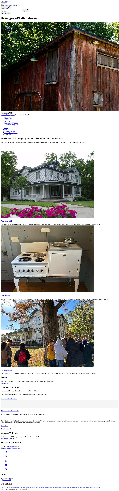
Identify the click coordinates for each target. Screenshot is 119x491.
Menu (3, 3)
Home (6, 128)
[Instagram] (6, 462)
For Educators (6, 370)
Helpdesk (68, 487)
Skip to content (5, 1)
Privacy (59, 487)
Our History (5, 295)
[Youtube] (6, 466)
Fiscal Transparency (42, 487)
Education (7, 121)
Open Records (52, 487)
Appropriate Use (32, 487)
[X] (6, 458)
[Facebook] (6, 453)
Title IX (63, 487)
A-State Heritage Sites (8, 115)
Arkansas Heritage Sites (11, 124)
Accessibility (23, 487)
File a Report (75, 487)
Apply (18, 446)
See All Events (5, 383)
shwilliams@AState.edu (8, 438)
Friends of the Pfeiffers (11, 123)
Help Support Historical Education (10, 411)
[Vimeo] (6, 470)
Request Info (13, 446)
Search (3, 11)
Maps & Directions (6, 487)
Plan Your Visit (6, 221)
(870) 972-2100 (6, 480)
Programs (3, 446)
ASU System (96, 487)
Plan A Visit (7, 118)
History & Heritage (10, 131)
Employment (15, 487)
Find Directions (12, 399)
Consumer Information (85, 487)
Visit (7, 446)
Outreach (7, 129)
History (6, 119)
